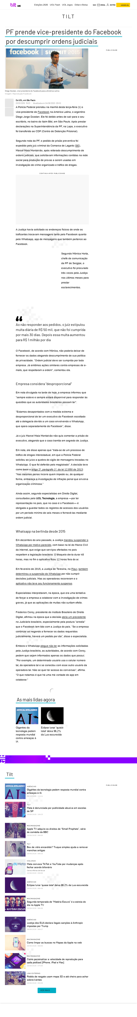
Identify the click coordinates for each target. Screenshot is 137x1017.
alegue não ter (48, 645)
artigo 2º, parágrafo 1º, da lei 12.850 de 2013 (57, 469)
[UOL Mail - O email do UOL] (101, 5)
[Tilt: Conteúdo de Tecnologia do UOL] (13, 5)
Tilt (68, 16)
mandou (68, 540)
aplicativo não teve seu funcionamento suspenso (44, 583)
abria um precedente (74, 617)
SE (77, 145)
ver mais (45, 990)
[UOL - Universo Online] (19, 6)
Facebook (43, 111)
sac (94, 5)
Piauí (74, 568)
